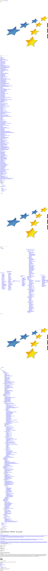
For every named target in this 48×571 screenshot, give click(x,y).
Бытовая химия (2, 535)
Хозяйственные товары (26, 535)
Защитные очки (40, 536)
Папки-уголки (34, 542)
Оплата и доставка (2, 564)
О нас (1, 565)
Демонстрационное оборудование (9, 384)
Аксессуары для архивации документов (5, 541)
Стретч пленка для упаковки (10, 493)
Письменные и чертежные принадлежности (12, 444)
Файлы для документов (20, 541)
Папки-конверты (36, 541)
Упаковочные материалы (29, 536)
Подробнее (6, 0)
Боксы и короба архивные (13, 541)
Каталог (4, 371)
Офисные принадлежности (9, 438)
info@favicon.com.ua (3, 186)
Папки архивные (31, 541)
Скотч (7, 487)
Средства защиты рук (10, 536)
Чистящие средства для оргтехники (32, 539)
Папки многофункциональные (42, 541)
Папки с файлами (20, 542)
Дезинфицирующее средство (16, 535)
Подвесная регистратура (39, 542)
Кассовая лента (31, 535)
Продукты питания (7, 516)
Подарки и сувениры (7, 510)
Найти (1, 570)
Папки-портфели (10, 542)
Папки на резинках (5, 542)
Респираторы (5, 536)
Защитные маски (35, 535)
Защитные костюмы (35, 536)
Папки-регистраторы (15, 542)
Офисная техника (7, 460)
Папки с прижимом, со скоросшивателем (27, 542)
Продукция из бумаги (9, 450)
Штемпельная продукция (24, 539)
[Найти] (1, 56)
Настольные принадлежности (10, 427)
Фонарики (21, 535)
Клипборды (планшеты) (26, 541)
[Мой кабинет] (0, 368)
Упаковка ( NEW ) (7, 474)
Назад (6, 396)
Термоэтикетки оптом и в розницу (9, 469)
